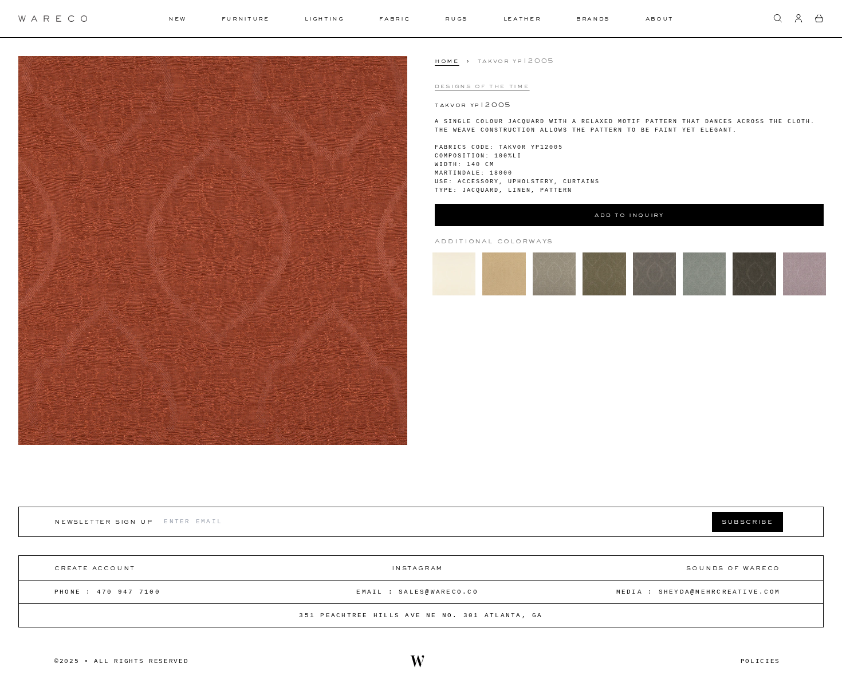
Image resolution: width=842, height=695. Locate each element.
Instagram (417, 567)
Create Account (94, 567)
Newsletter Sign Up (103, 521)
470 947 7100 (128, 592)
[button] (777, 18)
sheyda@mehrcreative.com (720, 592)
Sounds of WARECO (733, 567)
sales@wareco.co (438, 592)
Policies (760, 661)
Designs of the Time (482, 85)
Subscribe (747, 521)
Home (447, 61)
